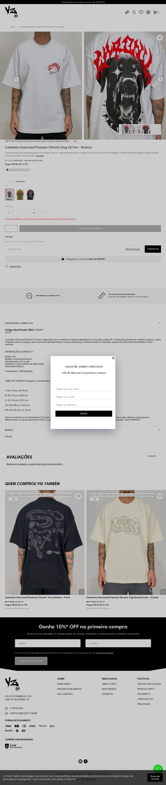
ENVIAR (83, 413)
